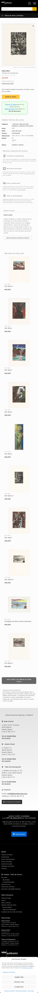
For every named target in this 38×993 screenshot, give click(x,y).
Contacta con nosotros (29, 173)
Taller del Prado (16, 130)
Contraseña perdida (8, 882)
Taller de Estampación (9, 909)
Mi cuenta (4, 877)
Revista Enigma (7, 907)
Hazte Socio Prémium (7, 886)
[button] (33, 26)
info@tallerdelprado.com (17, 794)
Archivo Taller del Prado (29, 67)
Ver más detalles (22, 189)
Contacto (4, 868)
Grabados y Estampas (18, 125)
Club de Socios (5, 884)
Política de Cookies (27, 967)
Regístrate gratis (10, 109)
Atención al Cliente (7, 854)
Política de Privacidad (21, 990)
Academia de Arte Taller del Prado (11, 911)
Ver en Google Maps (9, 736)
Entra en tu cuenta (10, 104)
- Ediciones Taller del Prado (20, 124)
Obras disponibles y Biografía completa (17, 237)
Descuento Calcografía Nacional (10, 889)
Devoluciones (5, 857)
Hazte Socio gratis (8, 83)
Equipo (3, 900)
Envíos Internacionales (8, 859)
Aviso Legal (31, 990)
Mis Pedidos (6, 879)
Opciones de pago (6, 863)
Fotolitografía (16, 133)
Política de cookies (9, 990)
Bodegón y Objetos (18, 144)
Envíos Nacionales (6, 861)
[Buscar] (34, 9)
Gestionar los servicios (9, 972)
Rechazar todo (19, 982)
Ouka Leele (6, 71)
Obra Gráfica (29, 125)
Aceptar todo (19, 977)
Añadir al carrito (10, 97)
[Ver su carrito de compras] (34, 3)
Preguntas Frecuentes (7, 866)
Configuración (19, 987)
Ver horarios (6, 738)
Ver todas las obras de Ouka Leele (19, 680)
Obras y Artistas (6, 902)
